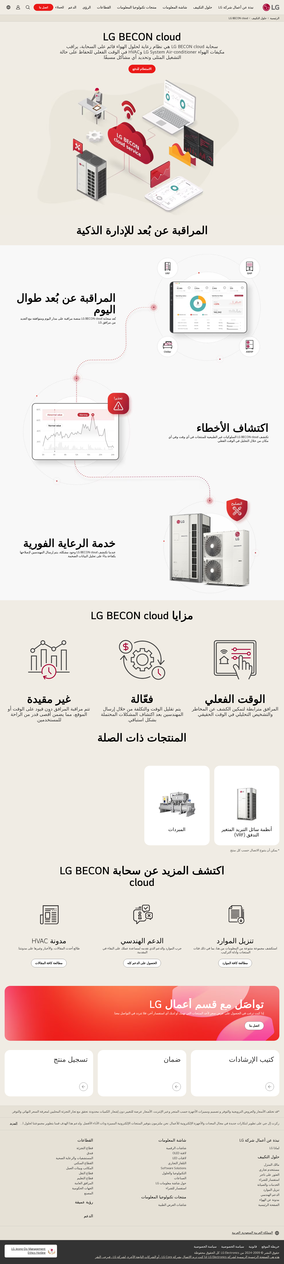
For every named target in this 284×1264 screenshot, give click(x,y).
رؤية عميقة (84, 1202)
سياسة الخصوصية (232, 1246)
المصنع (88, 1193)
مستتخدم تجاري (269, 1169)
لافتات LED (179, 1158)
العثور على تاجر (269, 1175)
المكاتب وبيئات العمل (79, 1168)
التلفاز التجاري (177, 1163)
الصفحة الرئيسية (268, 1205)
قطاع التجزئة (85, 1148)
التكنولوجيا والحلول (174, 1173)
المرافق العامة (84, 1183)
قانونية (253, 1246)
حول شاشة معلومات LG (171, 1183)
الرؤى (86, 7)
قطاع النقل (86, 1173)
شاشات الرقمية (176, 1148)
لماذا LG (274, 1148)
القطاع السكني (83, 1163)
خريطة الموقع (270, 1246)
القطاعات (104, 7)
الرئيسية (274, 18)
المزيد (13, 1123)
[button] (28, 7)
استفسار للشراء (269, 1180)
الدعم (72, 7)
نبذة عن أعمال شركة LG (235, 7)
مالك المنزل (271, 1164)
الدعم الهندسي (270, 1195)
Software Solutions (173, 1168)
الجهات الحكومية (82, 1188)
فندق (90, 1153)
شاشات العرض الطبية (172, 1205)
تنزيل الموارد (271, 1190)
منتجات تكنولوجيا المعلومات (136, 7)
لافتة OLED (179, 1153)
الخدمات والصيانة (268, 1185)
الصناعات (180, 1178)
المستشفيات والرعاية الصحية (74, 1158)
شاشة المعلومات (175, 7)
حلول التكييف (202, 7)
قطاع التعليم (85, 1178)
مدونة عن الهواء (269, 1200)
